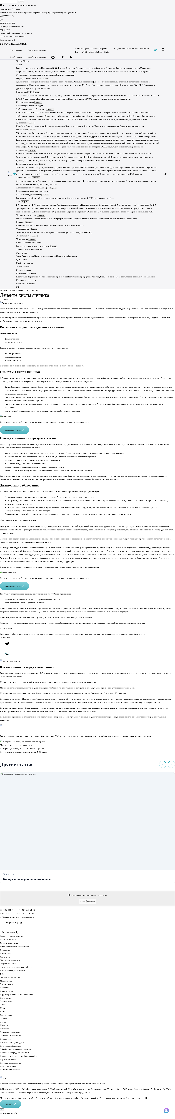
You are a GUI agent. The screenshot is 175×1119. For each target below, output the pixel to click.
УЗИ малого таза (23, 133)
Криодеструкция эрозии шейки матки (107, 140)
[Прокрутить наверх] (2, 1109)
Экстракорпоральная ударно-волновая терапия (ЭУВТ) (60, 167)
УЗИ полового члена (109, 208)
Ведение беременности (87, 153)
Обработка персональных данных (15, 1049)
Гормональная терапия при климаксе (65, 181)
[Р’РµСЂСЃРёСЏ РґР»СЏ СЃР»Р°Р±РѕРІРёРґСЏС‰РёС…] (14, 174)
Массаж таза (46, 218)
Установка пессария (72, 157)
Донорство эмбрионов (54, 126)
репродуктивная (7, 23)
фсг (1, 19)
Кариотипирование (38, 85)
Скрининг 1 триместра (77, 212)
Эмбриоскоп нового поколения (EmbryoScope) (37, 116)
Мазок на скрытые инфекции (52, 198)
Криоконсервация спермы (114, 81)
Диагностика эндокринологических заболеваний (104, 181)
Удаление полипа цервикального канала (34, 140)
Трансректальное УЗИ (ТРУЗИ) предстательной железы (59, 208)
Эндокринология (35, 71)
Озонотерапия (22, 75)
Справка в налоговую (10, 1032)
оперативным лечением (140, 736)
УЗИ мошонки (92, 208)
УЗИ (103, 71)
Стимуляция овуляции (142, 95)
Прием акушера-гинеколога (81, 160)
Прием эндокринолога (46, 184)
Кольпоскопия (38, 133)
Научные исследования (45, 256)
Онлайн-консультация (37, 50)
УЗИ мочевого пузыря (129, 208)
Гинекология (122, 68)
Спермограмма (127, 85)
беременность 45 (7, 40)
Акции (30, 263)
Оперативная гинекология (34, 136)
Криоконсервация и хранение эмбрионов (131, 112)
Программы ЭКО (49, 68)
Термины (151, 277)
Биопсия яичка (137, 167)
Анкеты (95, 277)
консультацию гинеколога (84, 736)
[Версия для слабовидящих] (155, 50)
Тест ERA (138, 85)
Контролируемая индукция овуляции (65, 85)
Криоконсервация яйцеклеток (73, 112)
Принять (9, 1104)
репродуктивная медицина (12, 26)
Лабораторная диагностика (88, 71)
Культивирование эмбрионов (72, 116)
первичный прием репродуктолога (16, 33)
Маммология (35, 75)
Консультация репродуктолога (106, 85)
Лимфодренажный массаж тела (67, 218)
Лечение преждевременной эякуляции (78, 170)
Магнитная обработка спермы (38, 112)
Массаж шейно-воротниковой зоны (98, 218)
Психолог (131, 71)
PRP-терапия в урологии (49, 170)
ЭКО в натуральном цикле (28, 95)
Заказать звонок (8, 932)
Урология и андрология (27, 164)
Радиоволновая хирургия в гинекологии (92, 136)
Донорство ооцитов (35, 126)
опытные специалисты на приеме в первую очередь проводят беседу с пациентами (38, 12)
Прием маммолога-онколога (29, 242)
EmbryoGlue (126, 116)
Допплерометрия (64, 153)
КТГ (74, 153)
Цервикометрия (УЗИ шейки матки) (46, 157)
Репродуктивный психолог (52, 225)
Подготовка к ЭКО (122, 95)
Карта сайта (5, 998)
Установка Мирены (55, 143)
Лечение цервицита (147, 136)
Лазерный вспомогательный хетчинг (103, 116)
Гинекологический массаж (28, 218)
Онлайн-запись (16, 50)
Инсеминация (44, 81)
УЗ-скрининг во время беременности (116, 153)
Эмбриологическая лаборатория (90, 68)
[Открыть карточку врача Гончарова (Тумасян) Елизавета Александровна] (23, 742)
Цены (2, 1008)
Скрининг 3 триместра (58, 160)
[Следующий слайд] (171, 764)
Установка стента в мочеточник (84, 174)
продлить (102, 895)
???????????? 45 (7, 16)
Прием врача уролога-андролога (114, 174)
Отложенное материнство (119, 99)
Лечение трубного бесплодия (29, 105)
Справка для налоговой (135, 277)
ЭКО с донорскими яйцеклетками (98, 95)
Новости (4, 1025)
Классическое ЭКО (31, 99)
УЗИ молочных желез (88, 205)
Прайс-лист (21, 263)
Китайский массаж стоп (126, 218)
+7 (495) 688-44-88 (122, 48)
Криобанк (20, 126)
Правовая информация (66, 256)
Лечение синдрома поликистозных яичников (66, 133)
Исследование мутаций (77, 198)
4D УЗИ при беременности (94, 157)
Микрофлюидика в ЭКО (79, 99)
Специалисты (6, 1001)
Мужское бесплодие (25, 167)
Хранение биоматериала (143, 116)
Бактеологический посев (27, 198)
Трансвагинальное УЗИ (142, 212)
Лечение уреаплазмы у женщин (30, 143)
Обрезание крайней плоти (109, 170)
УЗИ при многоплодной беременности (125, 157)
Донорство (110, 68)
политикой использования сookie (132, 1098)
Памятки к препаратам (56, 277)
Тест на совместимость (62, 81)
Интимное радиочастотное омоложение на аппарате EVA (78, 146)
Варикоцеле (124, 167)
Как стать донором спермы (106, 126)
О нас (18, 256)
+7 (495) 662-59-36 (140, 48)
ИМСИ (78, 95)
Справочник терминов (10, 1035)
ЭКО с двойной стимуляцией (54, 99)
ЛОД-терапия (135, 174)
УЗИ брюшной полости (67, 205)
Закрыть (45, 78)
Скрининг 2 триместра (36, 160)
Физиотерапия (143, 71)
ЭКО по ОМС (47, 95)
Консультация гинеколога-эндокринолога (124, 146)
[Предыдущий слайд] (162, 764)
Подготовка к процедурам (79, 277)
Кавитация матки (82, 140)
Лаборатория (28, 256)
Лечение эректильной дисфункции (102, 167)
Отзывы (3, 1018)
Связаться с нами (13, 430)
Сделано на (82, 901)
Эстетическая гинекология (128, 133)
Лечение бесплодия (66, 68)
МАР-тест (86, 85)
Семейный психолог (74, 225)
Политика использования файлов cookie (18, 1056)
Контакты (4, 1029)
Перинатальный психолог (28, 225)
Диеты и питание (107, 277)
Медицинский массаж (116, 71)
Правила (120, 277)
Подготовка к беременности (107, 160)
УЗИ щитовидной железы (44, 205)
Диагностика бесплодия (27, 81)
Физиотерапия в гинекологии (60, 136)
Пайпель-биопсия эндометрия (78, 143)
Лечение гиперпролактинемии (142, 181)
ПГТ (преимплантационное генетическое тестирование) (98, 119)
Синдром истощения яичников (102, 133)
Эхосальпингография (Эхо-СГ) (87, 81)
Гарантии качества (36, 277)
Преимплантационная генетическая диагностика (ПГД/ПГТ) (43, 119)
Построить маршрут (14, 922)
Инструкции (22, 277)
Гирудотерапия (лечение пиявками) (58, 75)
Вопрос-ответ (6, 1039)
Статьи (3, 1022)
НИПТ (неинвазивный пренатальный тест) (36, 153)
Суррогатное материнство (132, 126)
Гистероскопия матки (63, 140)
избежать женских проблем (12, 36)
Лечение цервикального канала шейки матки (113, 143)
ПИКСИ (71, 95)
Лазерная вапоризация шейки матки (142, 140)
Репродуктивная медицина (28, 68)
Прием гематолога (42, 88)
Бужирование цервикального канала (27, 879)
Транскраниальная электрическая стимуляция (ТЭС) (68, 232)
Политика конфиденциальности (14, 1052)
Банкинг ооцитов (99, 99)
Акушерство (134, 68)
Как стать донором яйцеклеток (79, 126)
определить (5, 29)
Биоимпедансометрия (26, 184)
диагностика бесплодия (10, 9)
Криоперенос (61, 95)
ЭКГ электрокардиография (101, 198)
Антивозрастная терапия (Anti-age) (59, 71)
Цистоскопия (63, 174)
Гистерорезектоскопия (41, 146)
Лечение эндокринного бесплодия (31, 181)
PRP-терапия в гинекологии (124, 136)
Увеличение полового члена (134, 170)
